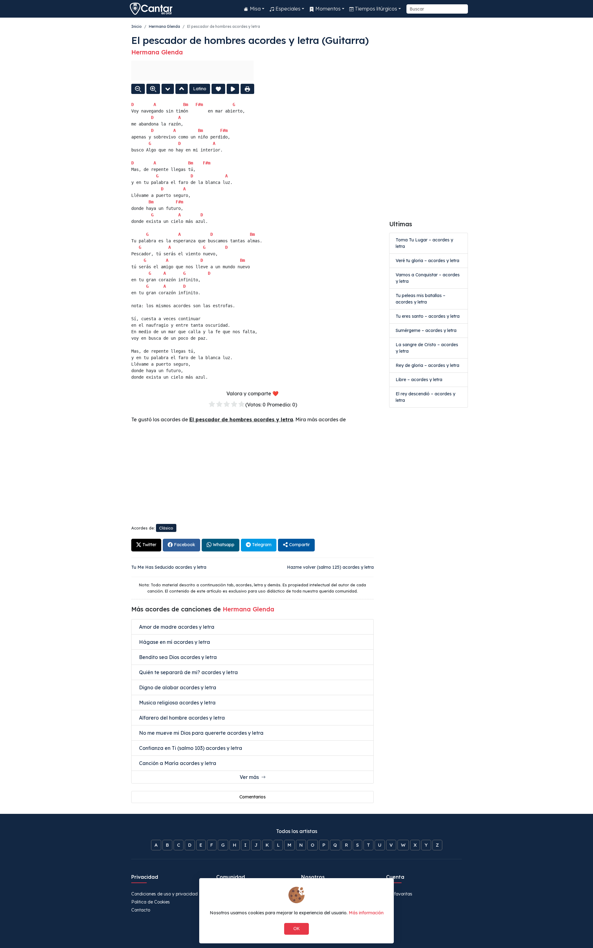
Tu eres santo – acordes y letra (428, 316)
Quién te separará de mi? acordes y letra (188, 672)
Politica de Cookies (150, 902)
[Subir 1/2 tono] (181, 89)
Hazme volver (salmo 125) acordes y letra (330, 567)
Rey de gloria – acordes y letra (427, 365)
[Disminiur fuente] (138, 89)
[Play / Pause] (233, 89)
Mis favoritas (399, 894)
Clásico (166, 527)
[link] (146, 545)
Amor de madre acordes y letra (176, 627)
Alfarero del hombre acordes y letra (181, 718)
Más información (366, 913)
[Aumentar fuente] (153, 89)
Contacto (140, 910)
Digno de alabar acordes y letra (177, 687)
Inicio (136, 26)
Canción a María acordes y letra (177, 763)
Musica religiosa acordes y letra (177, 702)
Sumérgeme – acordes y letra (426, 330)
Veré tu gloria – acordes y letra (427, 260)
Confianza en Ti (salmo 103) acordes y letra (190, 748)
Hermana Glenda (164, 26)
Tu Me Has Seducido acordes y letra (168, 567)
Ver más (250, 777)
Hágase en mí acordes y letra (174, 642)
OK (296, 928)
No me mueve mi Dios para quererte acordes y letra (200, 733)
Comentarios (252, 797)
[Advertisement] (192, 71)
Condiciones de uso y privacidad (164, 894)
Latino (199, 88)
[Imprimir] (247, 89)
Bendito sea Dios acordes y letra (177, 657)
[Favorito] (218, 89)
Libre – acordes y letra (419, 379)
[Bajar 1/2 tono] (168, 89)
